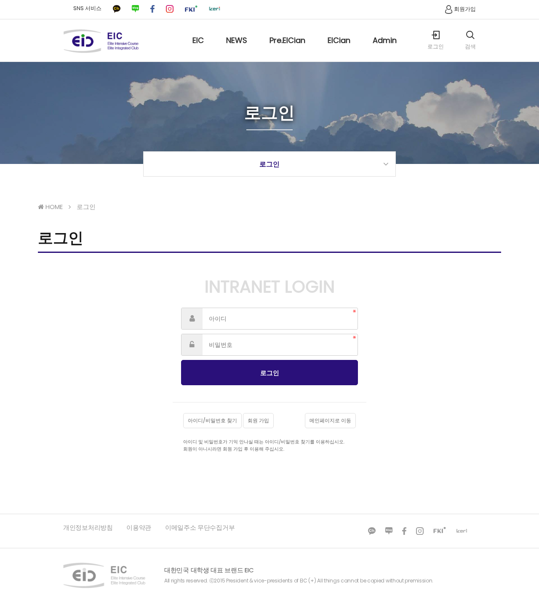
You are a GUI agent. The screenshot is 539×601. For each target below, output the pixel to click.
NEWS (236, 40)
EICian (339, 40)
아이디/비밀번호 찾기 (212, 420)
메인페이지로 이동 (330, 420)
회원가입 (465, 9)
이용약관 (138, 527)
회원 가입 (258, 420)
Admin (385, 40)
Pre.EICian (287, 40)
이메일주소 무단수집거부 (200, 527)
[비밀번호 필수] (192, 344)
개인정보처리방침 (88, 527)
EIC (198, 40)
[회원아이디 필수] (192, 318)
